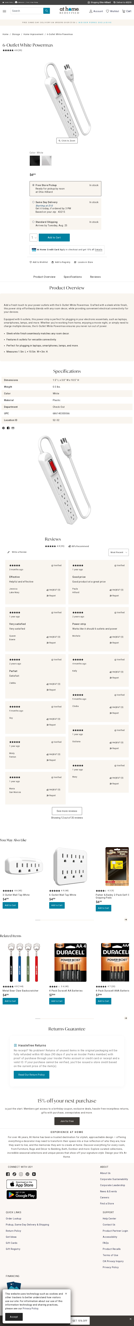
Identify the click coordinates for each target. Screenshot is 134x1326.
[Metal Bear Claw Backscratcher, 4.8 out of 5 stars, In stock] (24, 962)
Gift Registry (13, 1249)
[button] (69, 11)
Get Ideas (11, 1237)
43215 (61, 212)
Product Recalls (112, 1249)
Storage (16, 34)
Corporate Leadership (112, 1185)
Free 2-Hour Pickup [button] (32, 2)
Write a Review (19, 552)
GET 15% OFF (80, 1320)
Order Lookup (13, 1218)
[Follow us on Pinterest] (27, 1174)
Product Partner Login (115, 1231)
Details (98, 249)
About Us (105, 1173)
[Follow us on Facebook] (8, 1174)
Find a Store (107, 1203)
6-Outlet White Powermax (28, 45)
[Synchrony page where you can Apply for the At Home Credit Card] (13, 1287)
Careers (104, 1197)
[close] (66, 1294)
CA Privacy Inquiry (113, 1261)
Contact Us (109, 1224)
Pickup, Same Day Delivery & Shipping (27, 1224)
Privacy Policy (111, 1267)
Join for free (67, 1121)
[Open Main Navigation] (4, 11)
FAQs (106, 1243)
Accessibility (110, 1237)
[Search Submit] (46, 11)
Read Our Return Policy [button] (31, 1074)
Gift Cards (11, 1243)
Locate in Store (85, 262)
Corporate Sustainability (114, 1179)
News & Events (108, 1191)
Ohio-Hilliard (46, 192)
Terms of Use (110, 1255)
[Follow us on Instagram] (21, 1174)
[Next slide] (126, 920)
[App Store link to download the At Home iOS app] (22, 1184)
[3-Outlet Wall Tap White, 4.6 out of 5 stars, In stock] (24, 866)
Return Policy (13, 1231)
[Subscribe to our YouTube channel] (34, 1174)
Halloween (20, 2)
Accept (14, 1317)
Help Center (109, 1218)
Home (5, 34)
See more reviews (67, 811)
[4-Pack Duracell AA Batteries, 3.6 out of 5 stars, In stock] (70, 962)
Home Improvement (33, 34)
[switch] (38, 262)
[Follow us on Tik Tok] (14, 1174)
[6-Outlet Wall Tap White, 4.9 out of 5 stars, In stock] (70, 866)
